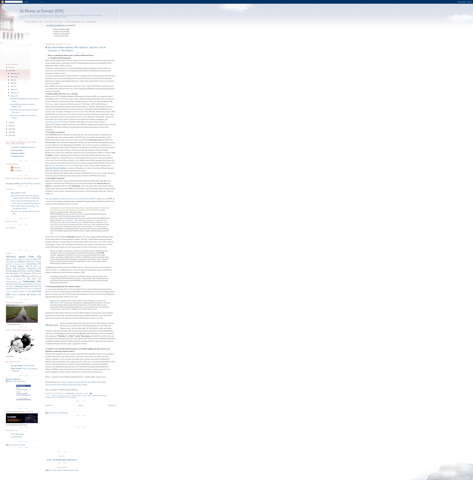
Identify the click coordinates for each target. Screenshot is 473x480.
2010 (10, 70)
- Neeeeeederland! (23, 365)
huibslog (38, 183)
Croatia (23, 264)
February (13, 92)
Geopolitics (14, 273)
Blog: (14, 379)
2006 (10, 132)
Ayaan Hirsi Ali (11, 261)
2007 (10, 129)
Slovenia (8, 291)
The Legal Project (67, 220)
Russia (36, 286)
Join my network (23, 398)
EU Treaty (34, 266)
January (13, 96)
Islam (17, 276)
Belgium (22, 261)
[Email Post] (90, 393)
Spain (15, 291)
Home (81, 405)
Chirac (16, 264)
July (12, 80)
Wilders (73, 397)
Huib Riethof (15, 167)
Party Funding (82, 384)
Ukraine (13, 295)
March (12, 89)
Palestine (29, 284)
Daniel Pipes (54, 218)
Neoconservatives (51, 384)
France (24, 271)
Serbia (36, 288)
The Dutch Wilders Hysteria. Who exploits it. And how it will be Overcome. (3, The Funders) (77, 49)
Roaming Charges (22, 286)
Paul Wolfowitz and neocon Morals (67, 165)
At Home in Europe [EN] (41, 11)
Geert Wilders (92, 382)
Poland (10, 286)
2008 (10, 126)
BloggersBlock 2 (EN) (18, 193)
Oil (15, 284)
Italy (36, 276)
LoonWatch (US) (16, 437)
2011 (10, 67)
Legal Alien (87, 396)
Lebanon (8, 279)
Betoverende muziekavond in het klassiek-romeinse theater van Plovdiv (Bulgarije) (25, 196)
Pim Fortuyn (49, 104)
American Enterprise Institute (77, 382)
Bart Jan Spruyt (62, 382)
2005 (10, 135)
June (12, 83)
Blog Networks (20, 385)
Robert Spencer (63, 384)
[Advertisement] (74, 421)
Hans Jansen (73, 384)
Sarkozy (17, 288)
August (13, 76)
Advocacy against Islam (61, 396)
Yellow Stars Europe (17, 434)
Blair (31, 262)
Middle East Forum (75, 218)
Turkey (22, 291)
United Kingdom (25, 395)
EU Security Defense (15, 266)
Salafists (8, 288)
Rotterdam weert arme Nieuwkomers (57, 122)
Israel (28, 276)
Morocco (19, 279)
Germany (27, 273)
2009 (10, 122)
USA (67, 397)
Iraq (7, 276)
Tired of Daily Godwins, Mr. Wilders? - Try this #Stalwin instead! (25, 207)
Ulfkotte (22, 294)
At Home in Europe (22, 389)
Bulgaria (38, 262)
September (14, 73)
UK (29, 291)
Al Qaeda (20, 259)
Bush (9, 264)
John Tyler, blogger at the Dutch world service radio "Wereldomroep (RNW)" (70, 199)
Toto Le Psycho (16, 170)
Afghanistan (10, 259)
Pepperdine (61, 397)
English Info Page (27, 183)
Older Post (112, 405)
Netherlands (50, 397)
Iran (37, 273)
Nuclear (8, 284)
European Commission (27, 268)
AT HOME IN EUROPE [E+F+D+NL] (23, 147)
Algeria (27, 259)
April (12, 86)
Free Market (36, 271)
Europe (9, 268)
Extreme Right (11, 271)
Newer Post (49, 405)
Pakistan (21, 284)
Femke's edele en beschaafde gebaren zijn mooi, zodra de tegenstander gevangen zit (25, 202)
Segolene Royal (27, 289)
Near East (31, 278)
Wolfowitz (9, 297)
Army (35, 259)
